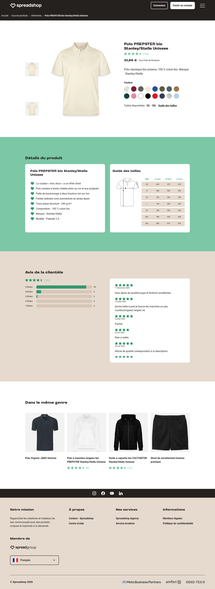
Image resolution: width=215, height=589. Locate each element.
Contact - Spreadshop (81, 518)
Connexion (159, 5)
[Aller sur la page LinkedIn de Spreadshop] (120, 493)
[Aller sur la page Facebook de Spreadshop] (103, 493)
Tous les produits (19, 15)
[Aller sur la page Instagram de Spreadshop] (94, 493)
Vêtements (36, 15)
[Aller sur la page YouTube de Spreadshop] (112, 493)
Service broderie (125, 523)
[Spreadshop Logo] (26, 5)
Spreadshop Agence (127, 518)
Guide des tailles (167, 105)
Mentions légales (172, 518)
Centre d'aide (76, 523)
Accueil (4, 15)
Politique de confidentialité (178, 523)
